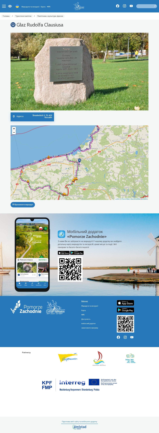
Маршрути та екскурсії (30, 7)
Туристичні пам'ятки (23, 16)
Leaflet (117, 199)
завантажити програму (89, 328)
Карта (43, 7)
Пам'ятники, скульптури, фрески (50, 16)
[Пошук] (155, 6)
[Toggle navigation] (4, 6)
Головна (6, 16)
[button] (79, 160)
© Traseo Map (124, 199)
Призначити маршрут (23, 204)
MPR (48, 7)
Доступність (85, 319)
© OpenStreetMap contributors (138, 199)
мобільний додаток (88, 323)
